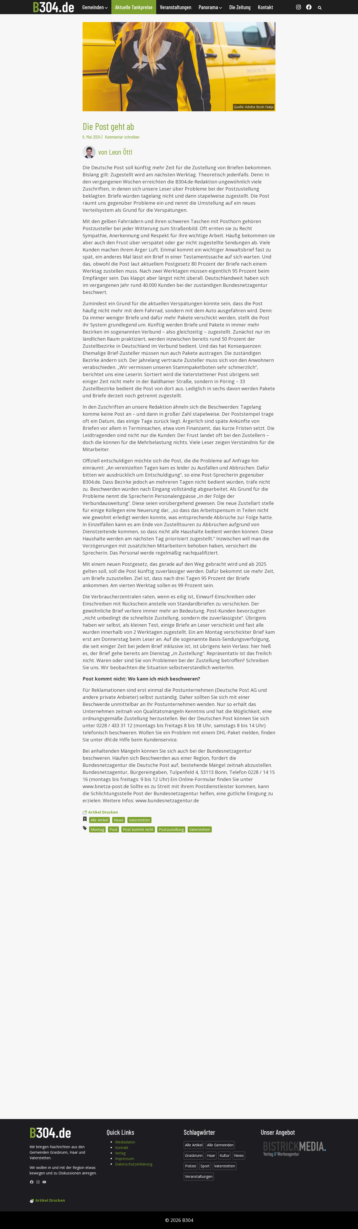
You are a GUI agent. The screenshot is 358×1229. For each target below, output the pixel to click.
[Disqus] (179, 907)
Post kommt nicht (138, 829)
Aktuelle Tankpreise (134, 7)
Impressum (124, 1158)
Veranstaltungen (175, 7)
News (118, 819)
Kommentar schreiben (122, 137)
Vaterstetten (139, 819)
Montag (97, 829)
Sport (205, 1165)
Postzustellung (171, 829)
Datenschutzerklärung (133, 1164)
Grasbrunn (194, 1155)
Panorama (209, 7)
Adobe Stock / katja (259, 107)
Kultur (225, 1155)
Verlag (120, 1153)
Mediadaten (125, 1142)
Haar (211, 1155)
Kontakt (265, 7)
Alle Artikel (99, 819)
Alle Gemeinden (220, 1144)
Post (113, 829)
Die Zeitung (240, 7)
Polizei (190, 1165)
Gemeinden (93, 7)
